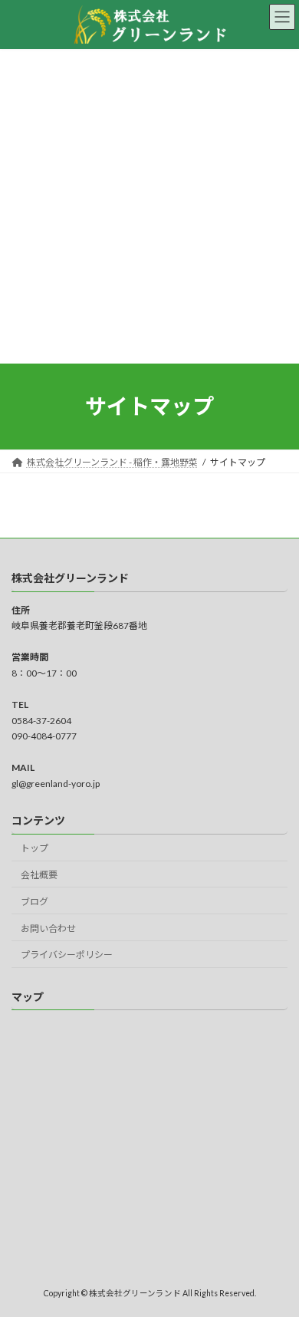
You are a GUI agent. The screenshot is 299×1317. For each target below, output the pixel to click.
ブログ (34, 901)
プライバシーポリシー (67, 954)
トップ (34, 848)
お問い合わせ (48, 928)
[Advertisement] (149, 206)
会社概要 (39, 875)
